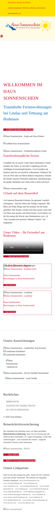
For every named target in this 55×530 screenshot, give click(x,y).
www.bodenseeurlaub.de (12, 492)
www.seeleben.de (38, 494)
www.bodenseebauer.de (12, 500)
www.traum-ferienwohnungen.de (35, 500)
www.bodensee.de (30, 483)
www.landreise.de (35, 497)
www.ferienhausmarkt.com (29, 481)
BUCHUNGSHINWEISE (17, 410)
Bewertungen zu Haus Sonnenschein (19, 278)
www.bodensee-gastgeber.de (33, 492)
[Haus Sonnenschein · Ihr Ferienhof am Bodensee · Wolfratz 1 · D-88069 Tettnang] (27, 25)
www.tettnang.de (21, 489)
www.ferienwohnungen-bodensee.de (17, 494)
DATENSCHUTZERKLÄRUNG (21, 406)
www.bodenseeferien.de (29, 486)
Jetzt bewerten (10, 285)
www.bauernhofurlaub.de (38, 489)
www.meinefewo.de (10, 486)
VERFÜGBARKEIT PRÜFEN (19, 129)
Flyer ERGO (13, 454)
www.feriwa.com (9, 503)
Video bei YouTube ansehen (18, 256)
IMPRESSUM (12, 401)
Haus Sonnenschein (11, 275)
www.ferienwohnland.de (12, 483)
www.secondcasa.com (26, 503)
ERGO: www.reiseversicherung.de (21, 460)
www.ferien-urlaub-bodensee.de (15, 497)
